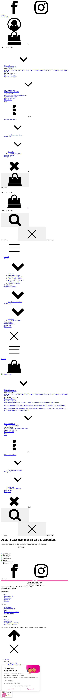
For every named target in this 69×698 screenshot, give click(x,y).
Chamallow (23, 95)
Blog (5, 610)
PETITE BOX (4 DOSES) (12, 70)
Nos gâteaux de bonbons (15, 135)
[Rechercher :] (9, 240)
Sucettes (17, 95)
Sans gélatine (24, 428)
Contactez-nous (8, 596)
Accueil (6, 257)
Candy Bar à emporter (14, 153)
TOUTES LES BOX (10, 67)
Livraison (7, 599)
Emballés (11, 432)
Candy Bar (7, 136)
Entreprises (7, 156)
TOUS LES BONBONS (11, 92)
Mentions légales (9, 613)
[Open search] (15, 220)
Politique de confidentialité (11, 612)
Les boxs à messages (10, 76)
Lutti (5, 101)
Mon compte (8, 327)
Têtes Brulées (8, 100)
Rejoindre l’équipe (9, 608)
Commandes (7, 598)
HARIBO (7, 95)
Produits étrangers (9, 323)
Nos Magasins (8, 607)
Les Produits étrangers (10, 624)
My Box (6, 258)
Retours (6, 601)
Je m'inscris (34, 580)
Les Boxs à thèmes (13, 282)
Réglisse (6, 98)
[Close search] (32, 234)
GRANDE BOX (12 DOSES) (46, 70)
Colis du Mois (8, 322)
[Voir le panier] (34, 366)
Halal (5, 433)
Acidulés (12, 95)
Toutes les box (12, 274)
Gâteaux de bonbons (10, 119)
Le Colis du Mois (9, 155)
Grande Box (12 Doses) (14, 278)
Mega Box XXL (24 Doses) (16, 280)
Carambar (12, 98)
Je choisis (11, 689)
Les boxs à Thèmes (9, 75)
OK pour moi (30, 689)
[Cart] (15, 180)
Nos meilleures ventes (10, 96)
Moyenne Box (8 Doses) (15, 277)
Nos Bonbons (8, 285)
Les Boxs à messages (14, 283)
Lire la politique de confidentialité (12, 683)
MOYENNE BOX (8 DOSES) (29, 70)
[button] (34, 23)
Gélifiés (17, 428)
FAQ (5, 594)
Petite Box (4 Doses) (14, 275)
